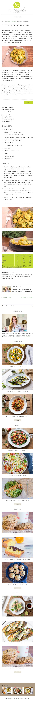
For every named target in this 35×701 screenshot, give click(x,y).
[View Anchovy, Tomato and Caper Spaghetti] (17, 404)
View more (17, 420)
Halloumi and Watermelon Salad (18, 450)
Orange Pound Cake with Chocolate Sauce (17, 559)
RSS (29, 698)
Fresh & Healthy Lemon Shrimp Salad (17, 500)
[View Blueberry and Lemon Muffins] (17, 572)
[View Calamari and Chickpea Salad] (17, 463)
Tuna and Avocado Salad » (27, 297)
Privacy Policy (5, 685)
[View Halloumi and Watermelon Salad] (17, 438)
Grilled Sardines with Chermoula (17, 391)
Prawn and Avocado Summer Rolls (17, 618)
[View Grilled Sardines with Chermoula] (17, 379)
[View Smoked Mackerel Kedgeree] (17, 354)
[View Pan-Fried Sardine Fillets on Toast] (17, 631)
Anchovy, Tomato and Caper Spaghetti (17, 416)
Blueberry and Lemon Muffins (17, 584)
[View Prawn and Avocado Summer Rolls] (17, 606)
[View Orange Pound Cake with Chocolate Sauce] (17, 547)
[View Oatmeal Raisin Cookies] (17, 522)
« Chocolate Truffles (6, 297)
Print (28, 102)
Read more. (27, 336)
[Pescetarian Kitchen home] (17, 7)
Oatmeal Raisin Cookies (18, 534)
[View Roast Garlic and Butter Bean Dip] (7, 690)
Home (9, 21)
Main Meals (14, 21)
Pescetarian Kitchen (21, 698)
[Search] (31, 305)
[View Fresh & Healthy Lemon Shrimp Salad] (17, 488)
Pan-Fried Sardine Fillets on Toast (17, 643)
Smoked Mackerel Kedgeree (17, 366)
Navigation (17, 17)
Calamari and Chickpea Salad (17, 475)
